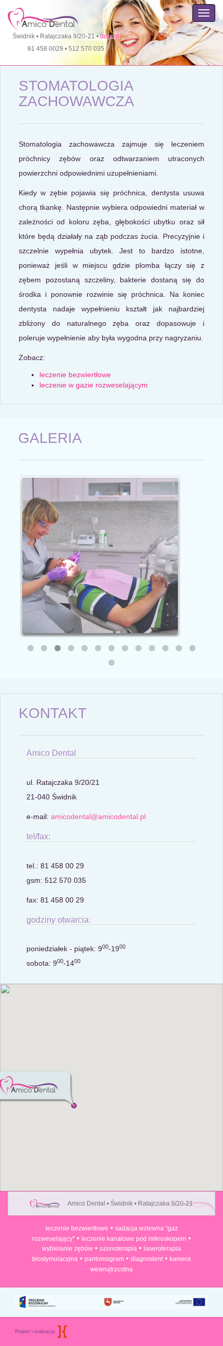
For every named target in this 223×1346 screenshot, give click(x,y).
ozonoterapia (118, 1248)
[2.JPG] (100, 555)
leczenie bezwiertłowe (75, 374)
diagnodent (147, 1259)
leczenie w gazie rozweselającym (93, 385)
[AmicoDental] (39, 15)
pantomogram (104, 1259)
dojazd (109, 36)
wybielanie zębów (67, 1248)
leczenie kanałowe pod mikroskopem (133, 1238)
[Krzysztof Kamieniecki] (62, 1331)
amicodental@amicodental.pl (98, 816)
